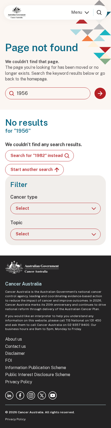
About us (13, 339)
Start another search (32, 169)
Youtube (53, 395)
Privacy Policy (18, 381)
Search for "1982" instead (37, 155)
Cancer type (23, 197)
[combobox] (47, 93)
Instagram (31, 395)
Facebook (20, 395)
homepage (37, 79)
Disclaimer (15, 353)
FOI (8, 360)
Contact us (15, 346)
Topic (16, 222)
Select (22, 208)
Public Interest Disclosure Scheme (37, 374)
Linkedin (9, 395)
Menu (76, 12)
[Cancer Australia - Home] (17, 12)
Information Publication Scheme (35, 367)
